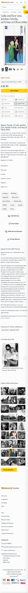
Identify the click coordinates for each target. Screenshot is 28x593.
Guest (12, 205)
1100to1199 (12, 330)
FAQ (2, 513)
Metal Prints (5, 530)
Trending (13, 12)
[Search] (24, 7)
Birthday (13, 193)
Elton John (15, 197)
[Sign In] (25, 2)
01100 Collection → (9, 470)
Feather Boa (17, 201)
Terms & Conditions (7, 526)
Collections (5, 12)
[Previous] (3, 45)
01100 (17, 330)
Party (12, 209)
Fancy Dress (6, 201)
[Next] (25, 45)
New (19, 12)
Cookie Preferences (7, 533)
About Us (4, 496)
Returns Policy (5, 520)
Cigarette (5, 197)
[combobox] (12, 7)
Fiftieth (4, 205)
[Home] (7, 2)
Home (3, 330)
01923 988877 (7, 543)
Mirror (7, 330)
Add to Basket (14, 90)
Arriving (4, 193)
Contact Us (4, 540)
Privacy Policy (5, 516)
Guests (20, 205)
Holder (4, 209)
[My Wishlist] (17, 2)
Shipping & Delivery (7, 523)
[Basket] (21, 2)
